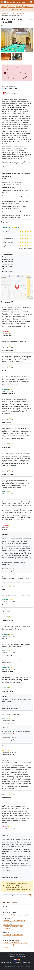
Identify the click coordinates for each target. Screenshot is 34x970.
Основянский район (22, 13)
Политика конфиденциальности (23, 962)
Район (4, 6)
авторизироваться (24, 889)
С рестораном (7, 942)
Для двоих (6, 920)
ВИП (12, 915)
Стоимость (27, 6)
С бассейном (7, 934)
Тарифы (17, 964)
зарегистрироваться (13, 887)
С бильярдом (18, 945)
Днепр (19, 956)
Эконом (18, 915)
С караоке (6, 947)
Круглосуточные (8, 945)
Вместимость (16, 9)
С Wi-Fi (24, 942)
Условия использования (7, 962)
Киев (10, 956)
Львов (23, 956)
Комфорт (24, 915)
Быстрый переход (10, 902)
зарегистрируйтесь (23, 77)
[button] (30, 21)
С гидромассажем (17, 934)
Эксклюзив (6, 915)
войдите (14, 79)
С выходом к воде (8, 937)
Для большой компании (18, 920)
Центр (5, 909)
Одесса (14, 956)
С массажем (6, 928)
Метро (11, 6)
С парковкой (16, 942)
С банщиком (14, 926)
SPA (21, 926)
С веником (6, 926)
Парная (18, 6)
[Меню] (31, 2)
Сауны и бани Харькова (7, 13)
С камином (27, 945)
